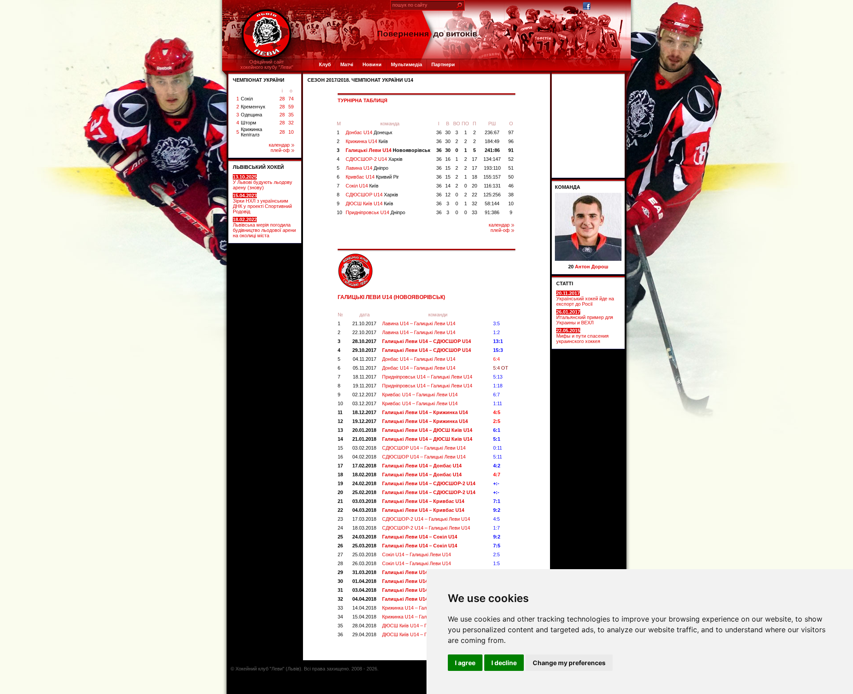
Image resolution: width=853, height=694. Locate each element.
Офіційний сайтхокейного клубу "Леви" (266, 64)
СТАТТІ (564, 283)
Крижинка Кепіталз (251, 132)
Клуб (325, 64)
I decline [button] (504, 662)
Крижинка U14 (367, 141)
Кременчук (253, 106)
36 (439, 132)
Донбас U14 (369, 132)
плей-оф (280, 150)
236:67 (492, 132)
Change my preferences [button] (569, 662)
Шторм (248, 122)
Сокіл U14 (362, 185)
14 (447, 185)
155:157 (492, 176)
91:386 (492, 212)
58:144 (492, 203)
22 (474, 194)
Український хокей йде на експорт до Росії (585, 299)
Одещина (251, 114)
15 (447, 168)
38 (511, 194)
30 (447, 132)
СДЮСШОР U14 (372, 194)
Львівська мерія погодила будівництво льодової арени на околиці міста (264, 227)
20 (474, 185)
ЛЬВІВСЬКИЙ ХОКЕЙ (258, 167)
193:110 (492, 168)
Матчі (346, 64)
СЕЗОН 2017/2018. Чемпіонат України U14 (360, 80)
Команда (567, 187)
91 (511, 150)
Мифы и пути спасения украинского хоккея (582, 336)
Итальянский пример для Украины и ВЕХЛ (584, 317)
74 (291, 98)
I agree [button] (465, 662)
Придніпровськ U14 (375, 212)
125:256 (492, 194)
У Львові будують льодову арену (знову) (262, 182)
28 (282, 98)
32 (291, 122)
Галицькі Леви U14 (388, 150)
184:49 (492, 141)
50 (511, 176)
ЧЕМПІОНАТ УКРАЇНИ (258, 80)
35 (291, 114)
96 (511, 141)
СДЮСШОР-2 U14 (374, 159)
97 (511, 132)
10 (291, 132)
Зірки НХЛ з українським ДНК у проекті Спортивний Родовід (262, 203)
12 (447, 194)
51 (511, 168)
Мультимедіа (406, 64)
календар (279, 145)
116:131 (492, 185)
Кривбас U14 (372, 176)
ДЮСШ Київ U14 (369, 203)
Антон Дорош (591, 266)
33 (474, 212)
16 (447, 159)
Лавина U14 (367, 168)
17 (474, 159)
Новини (372, 64)
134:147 (492, 159)
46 (511, 185)
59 (291, 106)
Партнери (443, 64)
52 (511, 159)
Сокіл (247, 98)
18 (474, 176)
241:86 (492, 150)
